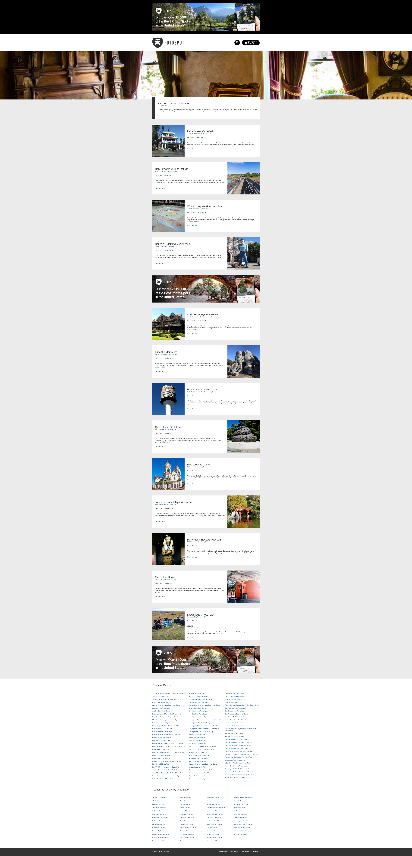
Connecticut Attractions (160, 817)
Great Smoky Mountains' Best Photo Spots (166, 776)
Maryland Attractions (186, 824)
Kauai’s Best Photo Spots (197, 708)
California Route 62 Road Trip (162, 729)
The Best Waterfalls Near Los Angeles (238, 745)
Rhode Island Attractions (215, 841)
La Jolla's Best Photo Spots (198, 714)
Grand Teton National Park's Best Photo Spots (168, 773)
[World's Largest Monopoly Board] (168, 216)
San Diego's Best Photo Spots (235, 711)
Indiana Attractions (186, 804)
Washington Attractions (241, 821)
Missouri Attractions (186, 841)
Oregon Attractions (213, 834)
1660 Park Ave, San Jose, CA (197, 542)
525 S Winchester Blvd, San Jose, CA (200, 317)
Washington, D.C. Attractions (243, 824)
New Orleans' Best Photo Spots (199, 755)
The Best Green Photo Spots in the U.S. (238, 742)
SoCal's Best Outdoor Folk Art (235, 733)
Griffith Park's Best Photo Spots (163, 779)
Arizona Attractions (158, 804)
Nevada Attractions (213, 804)
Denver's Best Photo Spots (161, 755)
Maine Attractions (185, 821)
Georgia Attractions (158, 827)
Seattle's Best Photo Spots (234, 723)
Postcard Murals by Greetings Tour (236, 696)
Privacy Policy (233, 851)
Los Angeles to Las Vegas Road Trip (201, 732)
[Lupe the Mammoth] (243, 361)
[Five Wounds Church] (168, 474)
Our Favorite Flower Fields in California (202, 770)
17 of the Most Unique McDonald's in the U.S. (167, 699)
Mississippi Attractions (187, 837)
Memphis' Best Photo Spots (198, 740)
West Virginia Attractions (242, 827)
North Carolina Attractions (215, 821)
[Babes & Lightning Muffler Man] (243, 253)
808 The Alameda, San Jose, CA (166, 246)
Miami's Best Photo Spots (197, 743)
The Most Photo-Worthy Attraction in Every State (241, 754)
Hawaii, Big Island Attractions (162, 831)
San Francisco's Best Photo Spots (236, 714)
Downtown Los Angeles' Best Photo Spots (166, 761)
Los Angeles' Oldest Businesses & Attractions (204, 729)
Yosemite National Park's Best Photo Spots (239, 775)
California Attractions (159, 811)
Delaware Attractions (159, 821)
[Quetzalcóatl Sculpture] (243, 436)
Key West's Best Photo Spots (198, 711)
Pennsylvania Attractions (215, 837)
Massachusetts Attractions (188, 827)
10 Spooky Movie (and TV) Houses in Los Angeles (169, 693)
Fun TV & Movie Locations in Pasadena (165, 767)
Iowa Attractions (185, 807)
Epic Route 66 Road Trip (160, 764)
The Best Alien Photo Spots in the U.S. (238, 739)
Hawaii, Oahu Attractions (160, 841)
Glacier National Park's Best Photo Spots (166, 770)
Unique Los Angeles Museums (235, 760)
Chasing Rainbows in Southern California (166, 734)
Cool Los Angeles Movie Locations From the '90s (169, 746)
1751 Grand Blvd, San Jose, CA (166, 171)
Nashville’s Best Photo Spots (198, 752)
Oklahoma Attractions (214, 831)
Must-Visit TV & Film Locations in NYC (201, 749)
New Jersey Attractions (214, 811)
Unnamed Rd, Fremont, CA (196, 617)
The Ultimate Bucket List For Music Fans (238, 757)
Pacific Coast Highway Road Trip (200, 773)
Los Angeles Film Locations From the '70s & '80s (205, 720)
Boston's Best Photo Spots (161, 723)
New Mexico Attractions (215, 814)
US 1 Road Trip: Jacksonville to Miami (238, 763)
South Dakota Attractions (242, 801)
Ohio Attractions (212, 827)
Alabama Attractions (159, 797)
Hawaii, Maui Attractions (160, 837)
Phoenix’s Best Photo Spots (198, 779)
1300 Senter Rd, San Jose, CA (165, 504)
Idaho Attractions (185, 797)
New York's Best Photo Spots (198, 758)
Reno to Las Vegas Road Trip (235, 699)
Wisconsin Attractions (241, 831)
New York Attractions (214, 817)
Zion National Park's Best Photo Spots (238, 778)
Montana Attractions (213, 797)
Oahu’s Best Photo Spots (197, 761)
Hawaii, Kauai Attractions (160, 834)
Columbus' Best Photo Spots (162, 740)
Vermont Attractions (240, 814)
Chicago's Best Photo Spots (161, 737)
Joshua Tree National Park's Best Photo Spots (204, 705)
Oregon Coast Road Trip (197, 767)
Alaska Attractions (158, 801)
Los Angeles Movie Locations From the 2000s (204, 726)
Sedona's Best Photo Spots (234, 726)
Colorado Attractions (159, 814)
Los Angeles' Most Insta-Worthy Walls (201, 723)
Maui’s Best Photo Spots (197, 737)
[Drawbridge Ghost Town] (168, 624)
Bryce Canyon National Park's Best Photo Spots (168, 726)
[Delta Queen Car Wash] (168, 141)
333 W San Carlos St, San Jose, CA (199, 209)
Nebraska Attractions (214, 801)
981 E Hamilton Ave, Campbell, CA (199, 134)
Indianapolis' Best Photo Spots (199, 702)
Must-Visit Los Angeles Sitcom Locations (202, 746)
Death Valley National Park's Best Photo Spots (168, 752)
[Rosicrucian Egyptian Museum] (168, 549)
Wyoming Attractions (241, 834)
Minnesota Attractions (187, 834)
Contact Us (254, 851)
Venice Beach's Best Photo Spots (236, 766)
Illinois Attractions (185, 801)
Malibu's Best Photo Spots (197, 734)
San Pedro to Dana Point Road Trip (237, 720)
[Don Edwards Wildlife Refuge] (243, 178)
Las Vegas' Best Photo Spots (198, 717)
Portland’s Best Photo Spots (234, 693)
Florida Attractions (158, 824)
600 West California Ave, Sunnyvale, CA (200, 392)
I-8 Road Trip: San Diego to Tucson (201, 699)
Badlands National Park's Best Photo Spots (166, 714)
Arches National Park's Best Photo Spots (166, 705)
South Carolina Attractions (243, 797)
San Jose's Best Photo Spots (234, 717)
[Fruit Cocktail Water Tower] (168, 399)
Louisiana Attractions (187, 817)
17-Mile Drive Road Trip (160, 696)
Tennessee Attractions (241, 804)
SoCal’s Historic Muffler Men (234, 736)
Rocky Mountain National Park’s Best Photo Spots (242, 705)
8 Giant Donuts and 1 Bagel (161, 702)
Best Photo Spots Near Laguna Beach (165, 717)
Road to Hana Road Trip (233, 702)
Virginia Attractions (240, 817)
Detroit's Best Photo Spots (161, 758)
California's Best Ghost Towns (162, 732)
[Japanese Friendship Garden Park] (243, 511)
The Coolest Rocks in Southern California (239, 751)
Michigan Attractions (186, 831)
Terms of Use (244, 851)
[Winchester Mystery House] (168, 324)
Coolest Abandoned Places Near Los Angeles (167, 743)
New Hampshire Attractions (216, 807)
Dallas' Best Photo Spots (160, 749)
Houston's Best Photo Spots (198, 696)
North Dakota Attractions (215, 824)
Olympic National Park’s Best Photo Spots (203, 764)
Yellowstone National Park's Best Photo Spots (240, 772)
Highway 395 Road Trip (196, 693)
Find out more (192, 149)
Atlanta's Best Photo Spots (161, 708)
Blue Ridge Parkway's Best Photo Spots (165, 720)
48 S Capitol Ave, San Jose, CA (165, 579)
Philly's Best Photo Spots (197, 776)
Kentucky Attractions (186, 814)
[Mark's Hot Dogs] (243, 586)
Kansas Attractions (186, 811)
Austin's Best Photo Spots (161, 711)
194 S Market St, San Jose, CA (165, 429)
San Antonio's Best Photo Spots (235, 708)
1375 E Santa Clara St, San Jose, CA (199, 467)
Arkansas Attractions (159, 807)
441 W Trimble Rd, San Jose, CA (166, 354)
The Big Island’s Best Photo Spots (236, 748)
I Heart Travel (222, 851)
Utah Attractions (239, 811)
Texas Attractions (239, 807)
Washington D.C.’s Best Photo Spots (237, 769)
